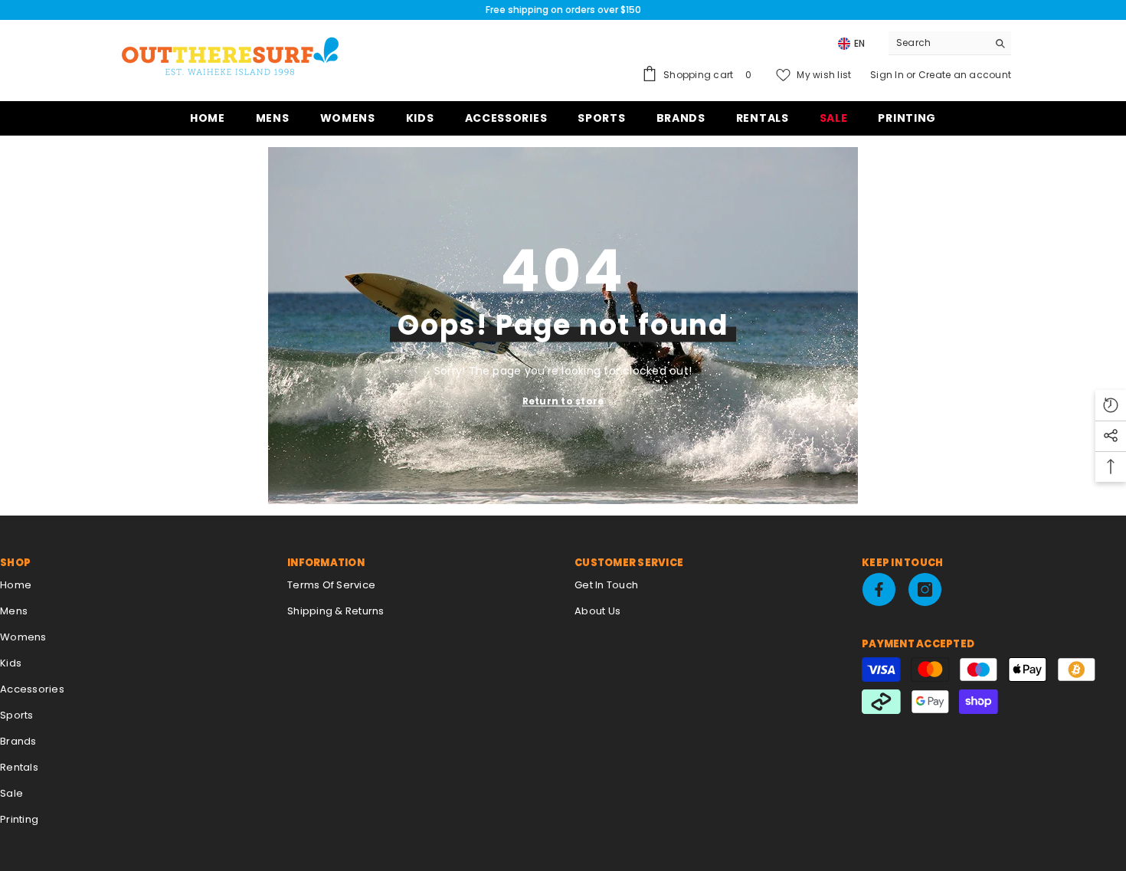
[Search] (950, 43)
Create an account (964, 74)
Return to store (563, 401)
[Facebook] (879, 589)
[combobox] (938, 42)
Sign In (888, 74)
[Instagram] (925, 589)
